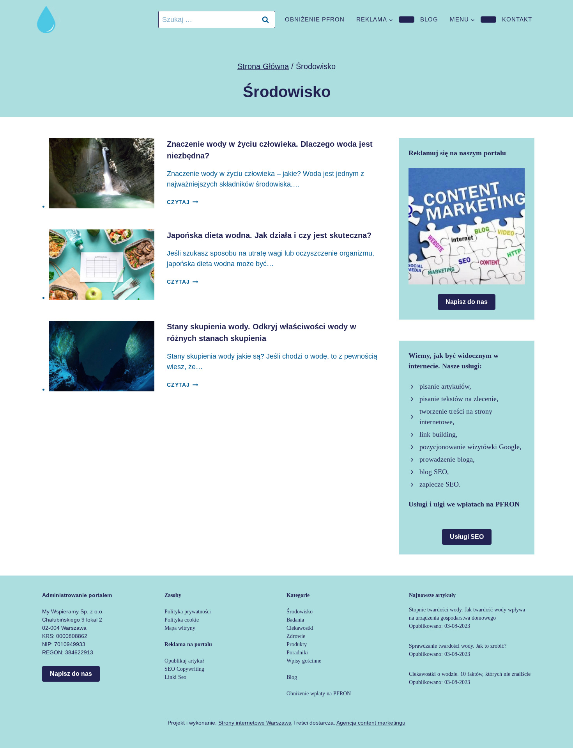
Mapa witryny (179, 628)
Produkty (296, 644)
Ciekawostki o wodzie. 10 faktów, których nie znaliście (470, 674)
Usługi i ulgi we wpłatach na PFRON (464, 504)
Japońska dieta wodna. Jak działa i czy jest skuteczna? (269, 235)
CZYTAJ (182, 202)
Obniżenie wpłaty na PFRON (318, 693)
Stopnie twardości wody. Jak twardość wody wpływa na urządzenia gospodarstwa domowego (467, 614)
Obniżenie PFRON (315, 19)
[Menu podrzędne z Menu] (488, 19)
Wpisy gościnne (303, 661)
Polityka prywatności (187, 612)
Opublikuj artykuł (184, 661)
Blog (429, 19)
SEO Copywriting (184, 669)
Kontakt (517, 19)
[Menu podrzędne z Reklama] (406, 19)
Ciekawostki (299, 628)
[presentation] (101, 173)
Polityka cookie (181, 620)
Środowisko (299, 612)
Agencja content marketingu (370, 723)
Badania (295, 620)
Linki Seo (175, 677)
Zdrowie (295, 636)
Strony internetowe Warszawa (255, 723)
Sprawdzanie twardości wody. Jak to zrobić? (457, 646)
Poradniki (297, 653)
